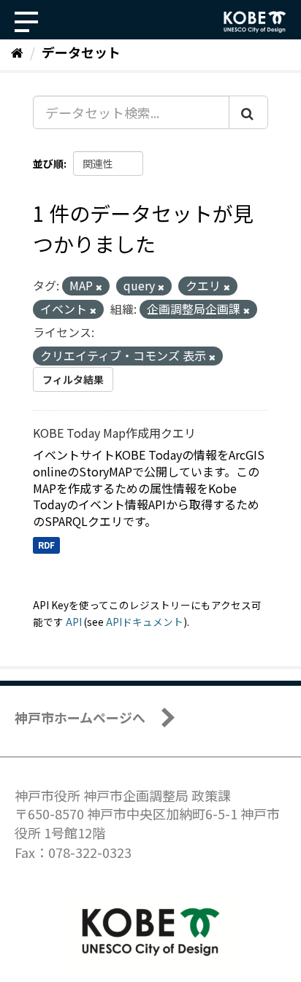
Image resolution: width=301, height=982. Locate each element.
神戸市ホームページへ (80, 717)
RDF (46, 544)
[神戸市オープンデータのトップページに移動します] (255, 22)
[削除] (99, 287)
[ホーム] (17, 51)
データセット (81, 51)
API (74, 621)
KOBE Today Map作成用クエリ (114, 432)
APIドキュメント (144, 621)
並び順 (48, 163)
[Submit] (248, 112)
